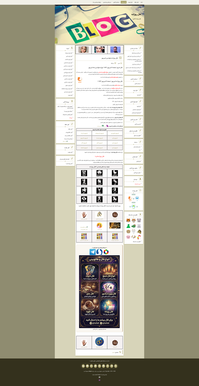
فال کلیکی (138, 161)
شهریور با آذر (84, 143)
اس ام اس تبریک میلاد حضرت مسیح (133, 67)
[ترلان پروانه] (99, 50)
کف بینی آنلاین (138, 124)
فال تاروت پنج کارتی (68, 72)
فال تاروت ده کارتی (68, 82)
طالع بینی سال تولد (137, 241)
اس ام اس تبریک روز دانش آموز (134, 56)
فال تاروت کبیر (69, 56)
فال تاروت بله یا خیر (68, 92)
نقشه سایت (94, 374)
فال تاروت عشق (69, 85)
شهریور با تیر (115, 138)
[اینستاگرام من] (103, 366)
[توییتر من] (95, 366)
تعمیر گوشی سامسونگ (67, 114)
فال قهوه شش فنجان (136, 113)
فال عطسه (70, 152)
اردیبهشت (99, 126)
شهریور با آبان (99, 143)
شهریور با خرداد (84, 133)
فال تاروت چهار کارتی (67, 69)
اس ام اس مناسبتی (107, 2)
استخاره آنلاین (116, 2)
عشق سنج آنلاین (137, 172)
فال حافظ (136, 2)
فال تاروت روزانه (68, 53)
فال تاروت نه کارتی (68, 79)
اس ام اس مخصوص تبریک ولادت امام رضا (134, 71)
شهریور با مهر (115, 143)
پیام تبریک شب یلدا (68, 139)
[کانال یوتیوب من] (87, 366)
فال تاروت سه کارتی (68, 66)
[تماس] (99, 366)
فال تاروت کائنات (68, 59)
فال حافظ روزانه (84, 229)
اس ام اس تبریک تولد (136, 53)
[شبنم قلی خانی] (84, 50)
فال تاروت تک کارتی (68, 63)
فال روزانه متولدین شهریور (109, 58)
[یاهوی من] (115, 366)
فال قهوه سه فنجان (137, 109)
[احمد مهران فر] (115, 50)
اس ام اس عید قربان (136, 64)
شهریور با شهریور (84, 138)
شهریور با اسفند (84, 148)
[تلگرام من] (111, 366)
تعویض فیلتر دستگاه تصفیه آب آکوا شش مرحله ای (65, 107)
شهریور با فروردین (115, 133)
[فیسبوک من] (107, 366)
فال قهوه (139, 106)
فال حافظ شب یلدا (68, 135)
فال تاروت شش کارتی (67, 76)
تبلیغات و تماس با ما (97, 2)
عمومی (113, 352)
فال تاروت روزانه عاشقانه (67, 89)
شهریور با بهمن (99, 148)
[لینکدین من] (83, 366)
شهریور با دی (115, 148)
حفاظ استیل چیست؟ (68, 111)
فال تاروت (130, 2)
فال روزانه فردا (69, 163)
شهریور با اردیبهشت (99, 133)
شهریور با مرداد (99, 138)
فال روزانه (123, 2)
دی (105, 126)
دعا (140, 150)
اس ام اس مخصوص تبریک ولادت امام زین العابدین (134, 60)
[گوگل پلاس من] (91, 366)
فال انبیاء (139, 95)
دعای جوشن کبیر (137, 147)
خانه (142, 2)
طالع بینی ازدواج (137, 135)
